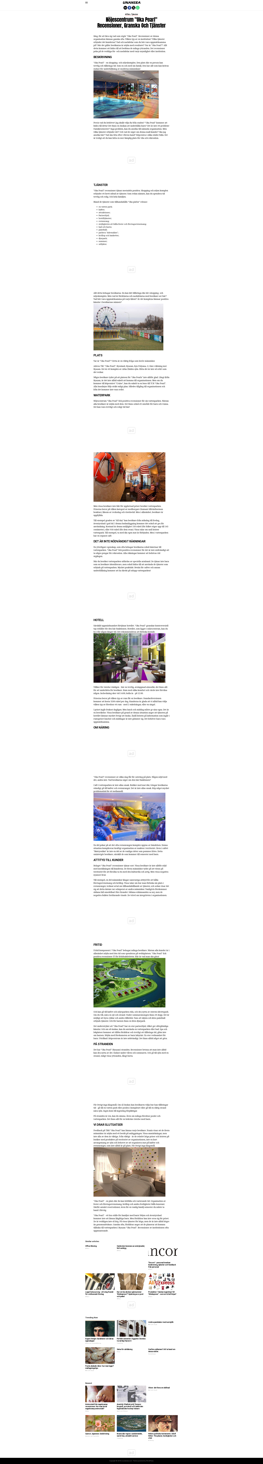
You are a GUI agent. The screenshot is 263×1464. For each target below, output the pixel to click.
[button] (86, 2)
